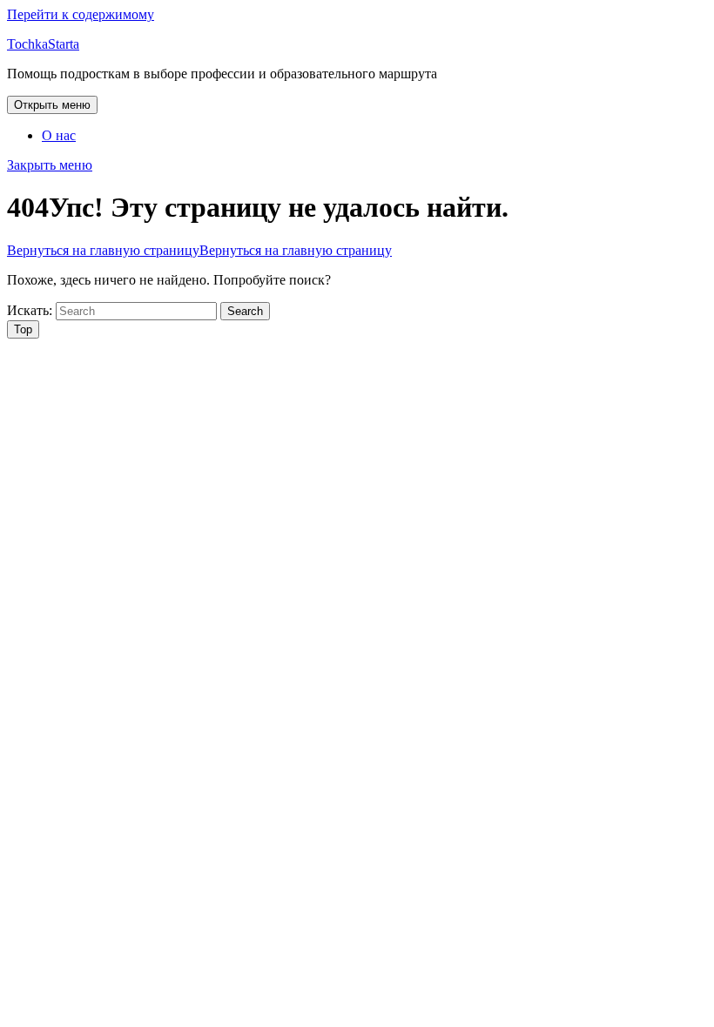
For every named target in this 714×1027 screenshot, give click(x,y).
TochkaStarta (43, 44)
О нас (59, 135)
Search (245, 311)
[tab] (52, 105)
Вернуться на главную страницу (199, 250)
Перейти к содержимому (80, 14)
